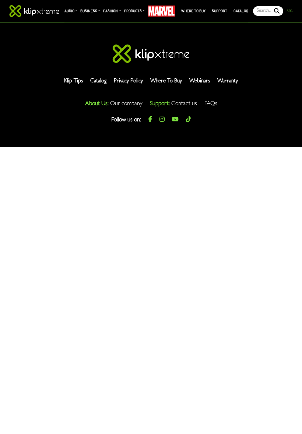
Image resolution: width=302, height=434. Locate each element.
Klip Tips (73, 81)
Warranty (227, 81)
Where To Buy (166, 81)
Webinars (199, 81)
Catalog (98, 81)
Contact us (184, 104)
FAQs (210, 104)
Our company (126, 104)
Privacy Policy (128, 81)
